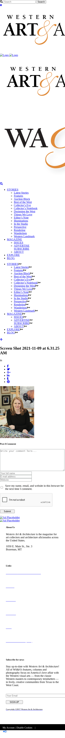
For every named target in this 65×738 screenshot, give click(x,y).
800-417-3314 (13, 552)
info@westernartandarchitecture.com (26, 555)
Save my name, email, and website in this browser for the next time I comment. (34, 487)
